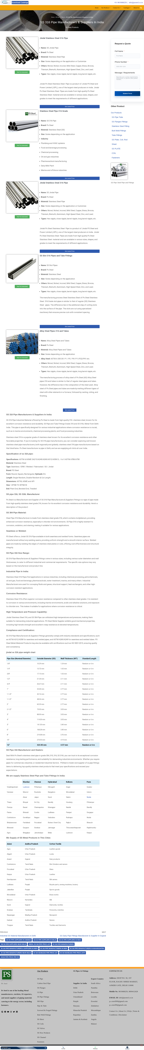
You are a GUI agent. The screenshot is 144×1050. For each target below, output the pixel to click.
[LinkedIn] (17, 1012)
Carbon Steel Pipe (44, 983)
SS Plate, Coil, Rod (119, 140)
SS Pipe (40, 979)
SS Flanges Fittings (120, 122)
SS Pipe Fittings (43, 997)
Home (96, 8)
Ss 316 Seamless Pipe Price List (45, 953)
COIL (114, 153)
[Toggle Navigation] (141, 1045)
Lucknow (26, 787)
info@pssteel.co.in (136, 2)
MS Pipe (40, 1001)
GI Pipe (40, 992)
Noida (89, 797)
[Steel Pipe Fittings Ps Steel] (5, 2)
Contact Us (113, 1011)
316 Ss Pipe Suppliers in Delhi (44, 940)
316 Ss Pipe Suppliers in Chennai (18, 940)
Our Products (116, 113)
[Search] (141, 8)
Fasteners (116, 158)
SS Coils (40, 1024)
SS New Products (60, 17)
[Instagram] (11, 1012)
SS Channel (41, 1037)
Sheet (114, 144)
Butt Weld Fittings (119, 131)
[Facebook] (5, 1012)
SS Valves (41, 1028)
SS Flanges (41, 988)
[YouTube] (8, 1012)
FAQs (129, 1011)
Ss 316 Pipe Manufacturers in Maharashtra (87, 948)
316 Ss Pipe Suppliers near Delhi (13, 944)
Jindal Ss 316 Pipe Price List (39, 944)
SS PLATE (116, 149)
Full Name (119, 51)
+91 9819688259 (120, 2)
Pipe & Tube (42, 1006)
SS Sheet (40, 1019)
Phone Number (121, 62)
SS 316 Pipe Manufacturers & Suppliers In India (19, 948)
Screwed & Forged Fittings (47, 1010)
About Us (136, 8)
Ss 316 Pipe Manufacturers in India (53, 948)
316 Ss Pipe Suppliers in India (70, 940)
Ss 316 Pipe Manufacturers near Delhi (16, 953)
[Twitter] (14, 1012)
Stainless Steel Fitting (120, 126)
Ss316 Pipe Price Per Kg (10, 957)
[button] (120, 7)
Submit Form (127, 93)
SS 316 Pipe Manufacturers (63, 944)
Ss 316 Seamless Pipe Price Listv (72, 953)
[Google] (2, 1012)
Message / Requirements (125, 73)
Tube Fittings (117, 135)
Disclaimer (123, 1015)
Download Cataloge (20, 2)
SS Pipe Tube (117, 117)
